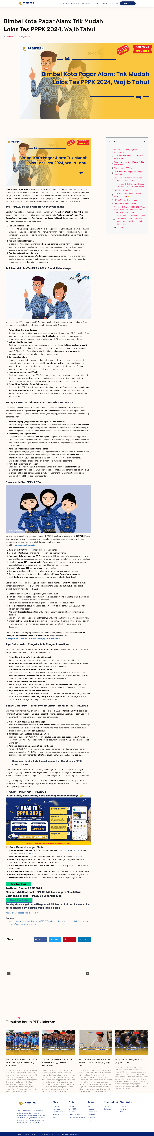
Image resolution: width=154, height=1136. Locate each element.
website (32, 853)
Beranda (66, 3)
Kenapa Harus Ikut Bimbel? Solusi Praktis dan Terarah (129, 163)
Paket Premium (86, 3)
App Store (78, 850)
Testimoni (105, 3)
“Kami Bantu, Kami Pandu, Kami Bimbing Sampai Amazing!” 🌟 (128, 195)
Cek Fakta (96, 3)
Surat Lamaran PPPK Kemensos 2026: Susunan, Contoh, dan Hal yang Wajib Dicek (95, 1062)
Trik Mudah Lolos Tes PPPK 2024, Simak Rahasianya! (128, 157)
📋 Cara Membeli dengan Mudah (126, 200)
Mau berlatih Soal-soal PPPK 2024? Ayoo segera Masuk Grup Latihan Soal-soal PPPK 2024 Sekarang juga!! (129, 209)
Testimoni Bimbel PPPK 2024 (125, 204)
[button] (8, 821)
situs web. (77, 856)
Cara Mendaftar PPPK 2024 (124, 168)
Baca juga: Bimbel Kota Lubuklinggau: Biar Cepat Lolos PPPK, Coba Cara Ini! (130, 185)
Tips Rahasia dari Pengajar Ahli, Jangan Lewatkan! (128, 173)
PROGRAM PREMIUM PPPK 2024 (125, 190)
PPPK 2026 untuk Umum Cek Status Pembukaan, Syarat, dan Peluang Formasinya (21, 1062)
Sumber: (120, 227)
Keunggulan (75, 3)
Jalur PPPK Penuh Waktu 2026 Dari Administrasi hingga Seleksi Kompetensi (57, 1062)
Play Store (64, 850)
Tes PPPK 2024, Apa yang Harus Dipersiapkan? (126, 151)
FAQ (116, 3)
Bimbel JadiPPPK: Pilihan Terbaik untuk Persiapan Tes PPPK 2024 (128, 179)
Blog (111, 3)
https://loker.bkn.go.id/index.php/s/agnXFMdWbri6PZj (34, 639)
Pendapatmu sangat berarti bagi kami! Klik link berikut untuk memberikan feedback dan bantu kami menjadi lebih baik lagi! (131, 220)
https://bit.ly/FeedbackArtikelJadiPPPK (22, 913)
